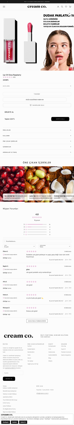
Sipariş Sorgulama (66, 355)
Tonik (29, 355)
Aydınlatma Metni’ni (10, 368)
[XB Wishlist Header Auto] (66, 6)
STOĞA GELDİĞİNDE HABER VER (34, 100)
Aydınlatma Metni (7, 397)
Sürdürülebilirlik (52, 355)
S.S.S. (49, 349)
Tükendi (37, 94)
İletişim (50, 361)
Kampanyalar (52, 346)
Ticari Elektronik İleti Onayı (10, 400)
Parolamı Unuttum (66, 352)
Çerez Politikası (7, 406)
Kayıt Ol (63, 349)
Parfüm (30, 346)
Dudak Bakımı (31, 349)
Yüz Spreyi (30, 361)
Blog (49, 358)
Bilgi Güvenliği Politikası (9, 412)
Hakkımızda (51, 352)
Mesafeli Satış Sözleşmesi (9, 391)
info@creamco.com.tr (42, 393)
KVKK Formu (6, 403)
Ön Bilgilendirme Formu (9, 409)
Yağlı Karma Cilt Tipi (33, 364)
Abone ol (9, 379)
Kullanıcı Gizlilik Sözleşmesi (10, 388)
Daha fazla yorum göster (37, 321)
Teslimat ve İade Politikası (10, 394)
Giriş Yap (63, 346)
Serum (29, 358)
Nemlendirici (31, 352)
